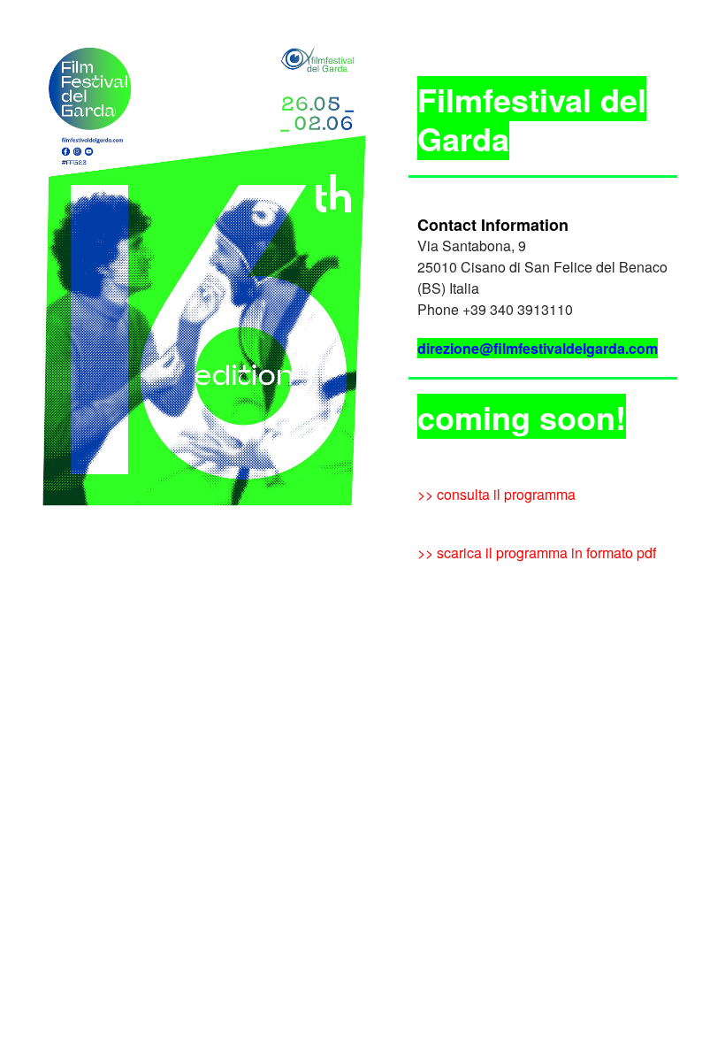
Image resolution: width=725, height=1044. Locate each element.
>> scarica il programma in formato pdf (536, 552)
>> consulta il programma (496, 494)
